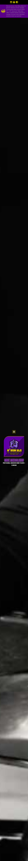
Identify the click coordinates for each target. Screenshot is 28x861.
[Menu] (14, 431)
